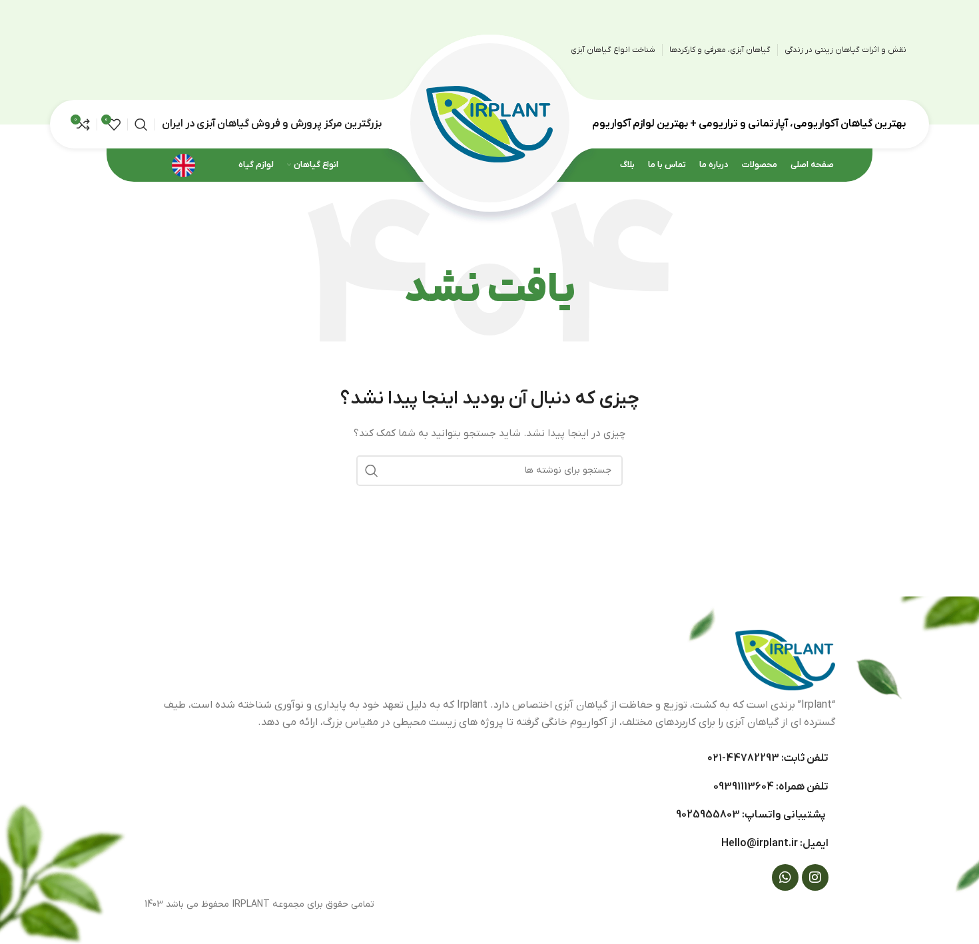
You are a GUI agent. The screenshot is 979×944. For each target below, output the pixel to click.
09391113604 (743, 787)
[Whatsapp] (785, 877)
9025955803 (708, 815)
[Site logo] (489, 123)
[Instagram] (815, 877)
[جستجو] (141, 124)
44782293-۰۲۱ (743, 758)
